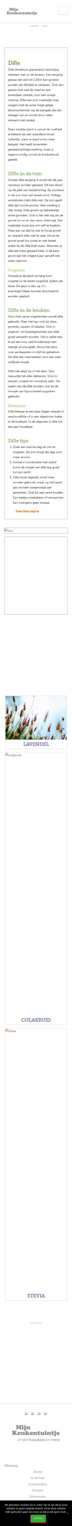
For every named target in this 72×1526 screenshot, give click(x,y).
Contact (37, 1490)
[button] (63, 10)
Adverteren (38, 1496)
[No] (67, 1513)
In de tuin (37, 1478)
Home (37, 1471)
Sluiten (38, 1518)
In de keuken (37, 1484)
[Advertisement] (36, 576)
